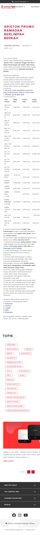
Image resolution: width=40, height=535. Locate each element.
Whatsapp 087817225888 (12, 248)
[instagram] (19, 516)
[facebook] (14, 516)
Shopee (8, 306)
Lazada (7, 308)
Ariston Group (17, 7)
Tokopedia (9, 304)
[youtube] (26, 516)
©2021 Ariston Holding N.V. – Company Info (20, 530)
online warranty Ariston (21, 240)
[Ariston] (8, 7)
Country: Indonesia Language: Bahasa (21, 523)
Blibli (7, 310)
